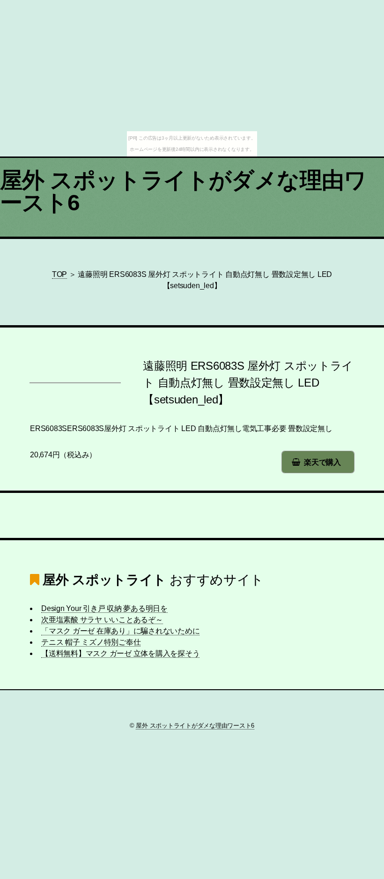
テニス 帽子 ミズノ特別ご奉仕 (90, 642)
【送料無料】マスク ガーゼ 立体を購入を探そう (120, 653)
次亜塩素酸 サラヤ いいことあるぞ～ (102, 620)
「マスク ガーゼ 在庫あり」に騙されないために (120, 631)
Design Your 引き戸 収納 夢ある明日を (104, 608)
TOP (59, 274)
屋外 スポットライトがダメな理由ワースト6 (183, 191)
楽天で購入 (322, 462)
